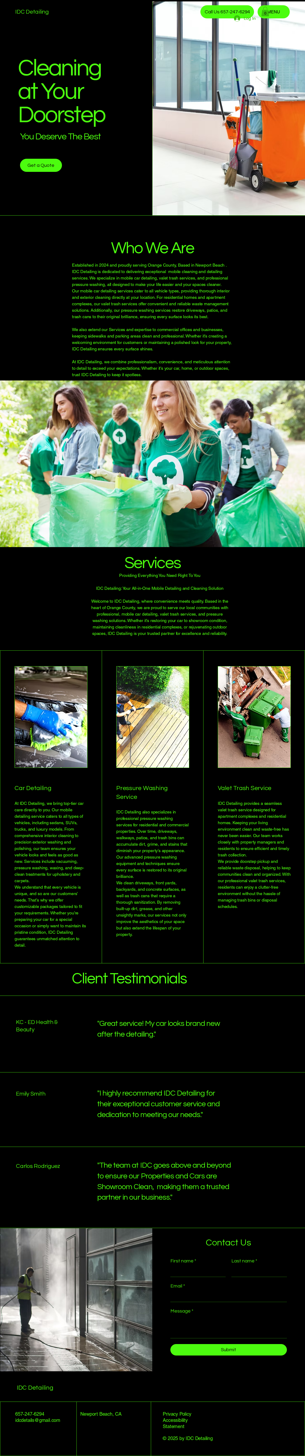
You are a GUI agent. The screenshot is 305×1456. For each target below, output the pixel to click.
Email (177, 1286)
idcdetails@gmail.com (37, 1420)
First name (183, 1261)
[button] (265, 11)
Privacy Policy (177, 1414)
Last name (244, 1261)
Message (181, 1311)
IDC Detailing (32, 12)
